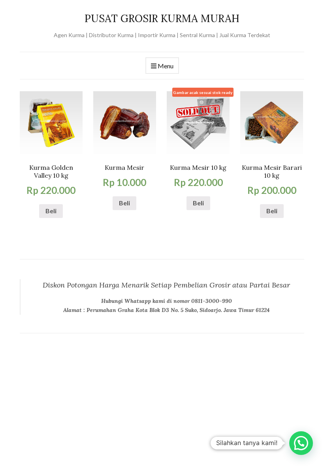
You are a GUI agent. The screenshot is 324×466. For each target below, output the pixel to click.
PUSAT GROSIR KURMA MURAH (162, 18)
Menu (164, 66)
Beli (51, 210)
